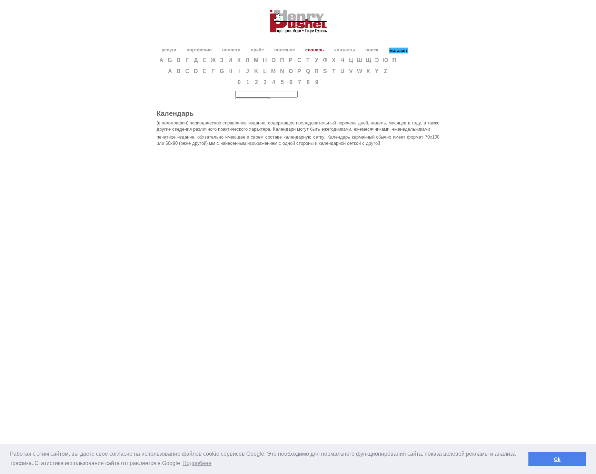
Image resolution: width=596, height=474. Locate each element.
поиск (371, 50)
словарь (314, 50)
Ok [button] (557, 459)
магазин (398, 50)
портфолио (199, 50)
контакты (344, 50)
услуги (169, 50)
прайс (257, 50)
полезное (284, 50)
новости (231, 50)
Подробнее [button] (196, 463)
